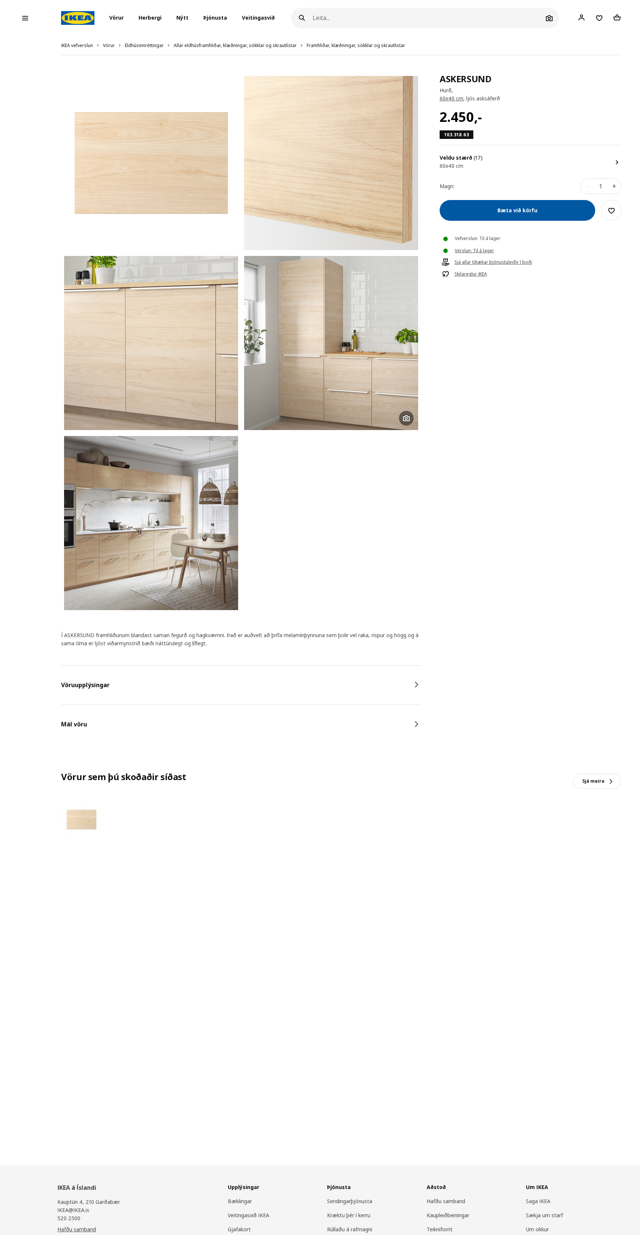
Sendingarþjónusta (349, 1201)
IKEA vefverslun (77, 45)
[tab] (241, 685)
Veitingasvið (258, 17)
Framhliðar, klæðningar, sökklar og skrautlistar (356, 45)
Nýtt (182, 17)
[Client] (581, 17)
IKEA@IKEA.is (73, 1210)
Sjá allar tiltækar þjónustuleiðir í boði (493, 263)
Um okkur (537, 1229)
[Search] (302, 18)
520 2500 (68, 1218)
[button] (118, 18)
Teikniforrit (440, 1229)
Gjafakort (239, 1229)
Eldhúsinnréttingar (144, 45)
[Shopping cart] (617, 17)
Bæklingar (240, 1201)
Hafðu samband (76, 1229)
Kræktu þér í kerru (348, 1215)
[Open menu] (25, 18)
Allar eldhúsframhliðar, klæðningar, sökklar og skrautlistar (235, 45)
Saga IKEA (538, 1201)
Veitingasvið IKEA (248, 1215)
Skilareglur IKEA (470, 274)
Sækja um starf (544, 1215)
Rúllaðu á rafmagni (349, 1229)
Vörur (109, 45)
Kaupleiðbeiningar (448, 1215)
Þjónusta (215, 17)
